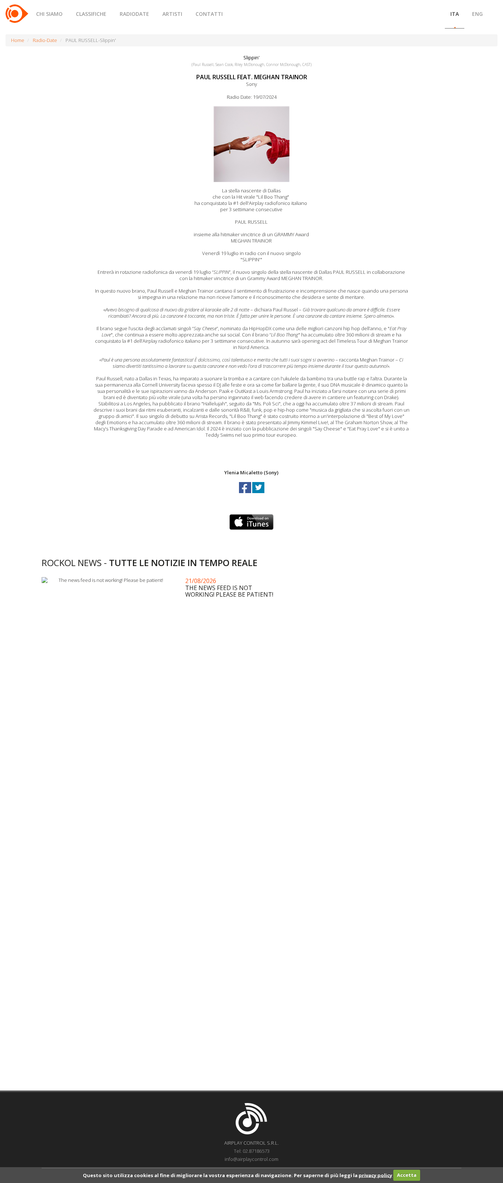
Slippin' (251, 57)
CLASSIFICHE (91, 13)
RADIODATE (134, 13)
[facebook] (245, 494)
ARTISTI (172, 13)
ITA (454, 13)
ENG (477, 13)
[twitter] (258, 494)
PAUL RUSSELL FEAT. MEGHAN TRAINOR (251, 77)
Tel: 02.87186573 (252, 1151)
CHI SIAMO (49, 13)
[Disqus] (251, 791)
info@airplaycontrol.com (251, 1159)
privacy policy (375, 1175)
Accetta (406, 1175)
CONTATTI (209, 13)
